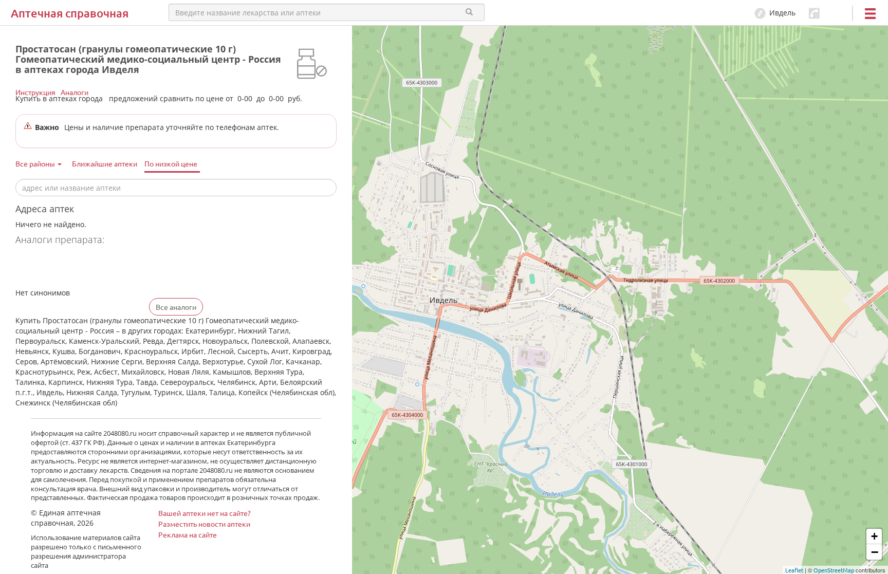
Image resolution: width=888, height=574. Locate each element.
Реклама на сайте (187, 534)
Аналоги (74, 92)
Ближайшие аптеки (104, 163)
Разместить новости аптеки (204, 523)
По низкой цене (170, 163)
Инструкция (35, 92)
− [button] (874, 552)
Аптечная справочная (69, 13)
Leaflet (794, 570)
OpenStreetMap (833, 570)
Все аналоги (176, 306)
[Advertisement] (135, 267)
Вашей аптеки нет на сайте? (204, 512)
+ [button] (874, 536)
